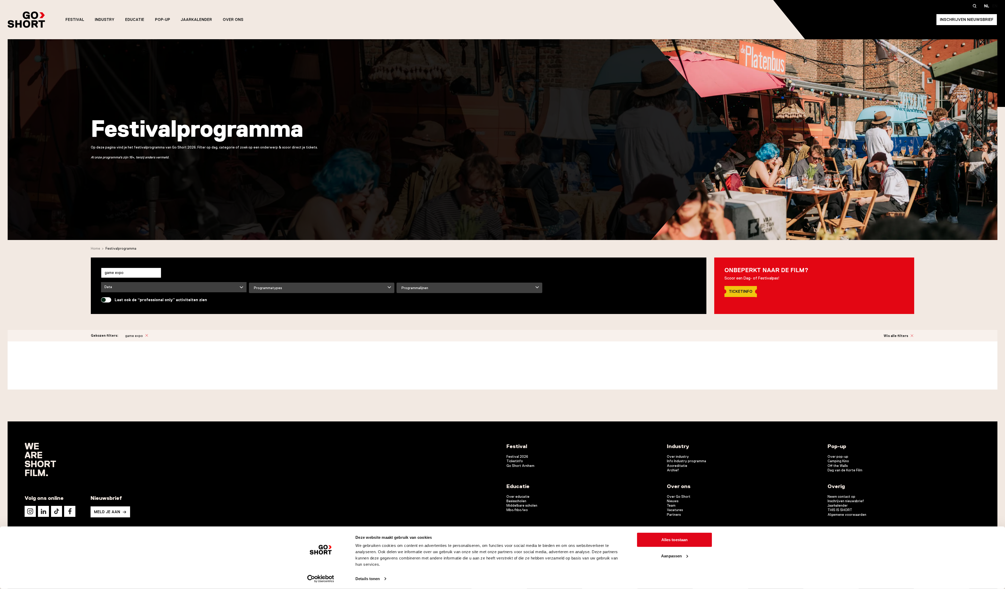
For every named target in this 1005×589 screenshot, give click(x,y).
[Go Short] (26, 20)
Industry (104, 20)
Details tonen (367, 578)
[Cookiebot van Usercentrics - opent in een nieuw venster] (321, 579)
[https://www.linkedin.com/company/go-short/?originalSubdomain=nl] (43, 511)
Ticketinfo (740, 291)
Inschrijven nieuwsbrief (966, 20)
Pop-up (162, 20)
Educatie (134, 20)
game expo (134, 336)
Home (95, 248)
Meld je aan (107, 512)
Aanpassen (671, 555)
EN (994, 6)
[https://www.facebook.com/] (69, 511)
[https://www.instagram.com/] (30, 511)
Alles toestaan (674, 539)
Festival (74, 20)
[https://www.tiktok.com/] (56, 511)
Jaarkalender (196, 20)
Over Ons (233, 20)
